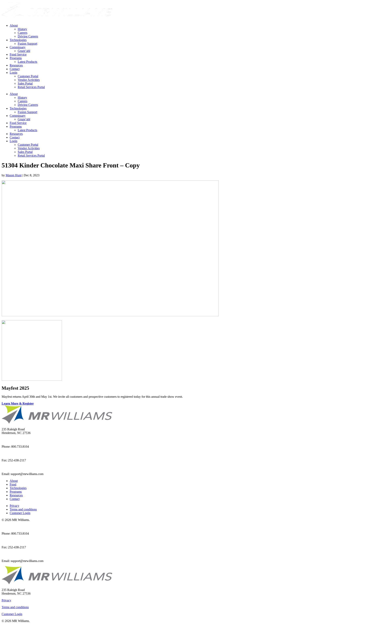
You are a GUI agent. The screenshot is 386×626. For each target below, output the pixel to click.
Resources (16, 65)
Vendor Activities (29, 80)
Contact (15, 69)
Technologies (18, 40)
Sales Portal (25, 83)
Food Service (18, 54)
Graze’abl (24, 51)
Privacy (14, 505)
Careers (22, 32)
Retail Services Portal (31, 87)
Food (13, 484)
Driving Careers (28, 36)
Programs (16, 58)
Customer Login (20, 513)
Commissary (18, 47)
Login (13, 72)
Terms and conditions (23, 509)
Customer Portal (28, 76)
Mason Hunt (14, 175)
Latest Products (27, 61)
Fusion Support (27, 43)
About (14, 25)
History (22, 29)
